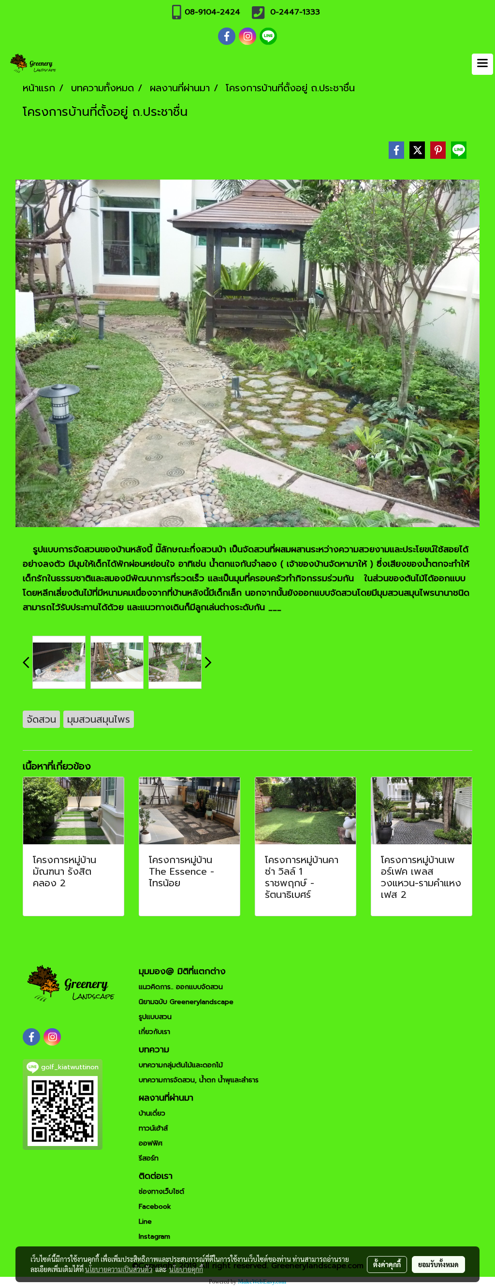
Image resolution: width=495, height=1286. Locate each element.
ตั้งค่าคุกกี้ (387, 1264)
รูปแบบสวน (155, 1017)
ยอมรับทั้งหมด (438, 1264)
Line (145, 1221)
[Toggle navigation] (482, 64)
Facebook (155, 1207)
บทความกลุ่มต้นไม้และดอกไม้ (181, 1065)
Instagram (154, 1236)
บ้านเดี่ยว (152, 1113)
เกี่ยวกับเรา (154, 1032)
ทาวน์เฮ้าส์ (153, 1128)
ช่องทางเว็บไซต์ (161, 1192)
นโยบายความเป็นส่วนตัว (118, 1269)
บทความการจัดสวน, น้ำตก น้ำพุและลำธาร (199, 1080)
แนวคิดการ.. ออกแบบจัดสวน (181, 987)
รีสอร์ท (149, 1158)
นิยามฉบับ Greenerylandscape (186, 1002)
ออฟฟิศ (150, 1143)
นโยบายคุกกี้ (186, 1269)
